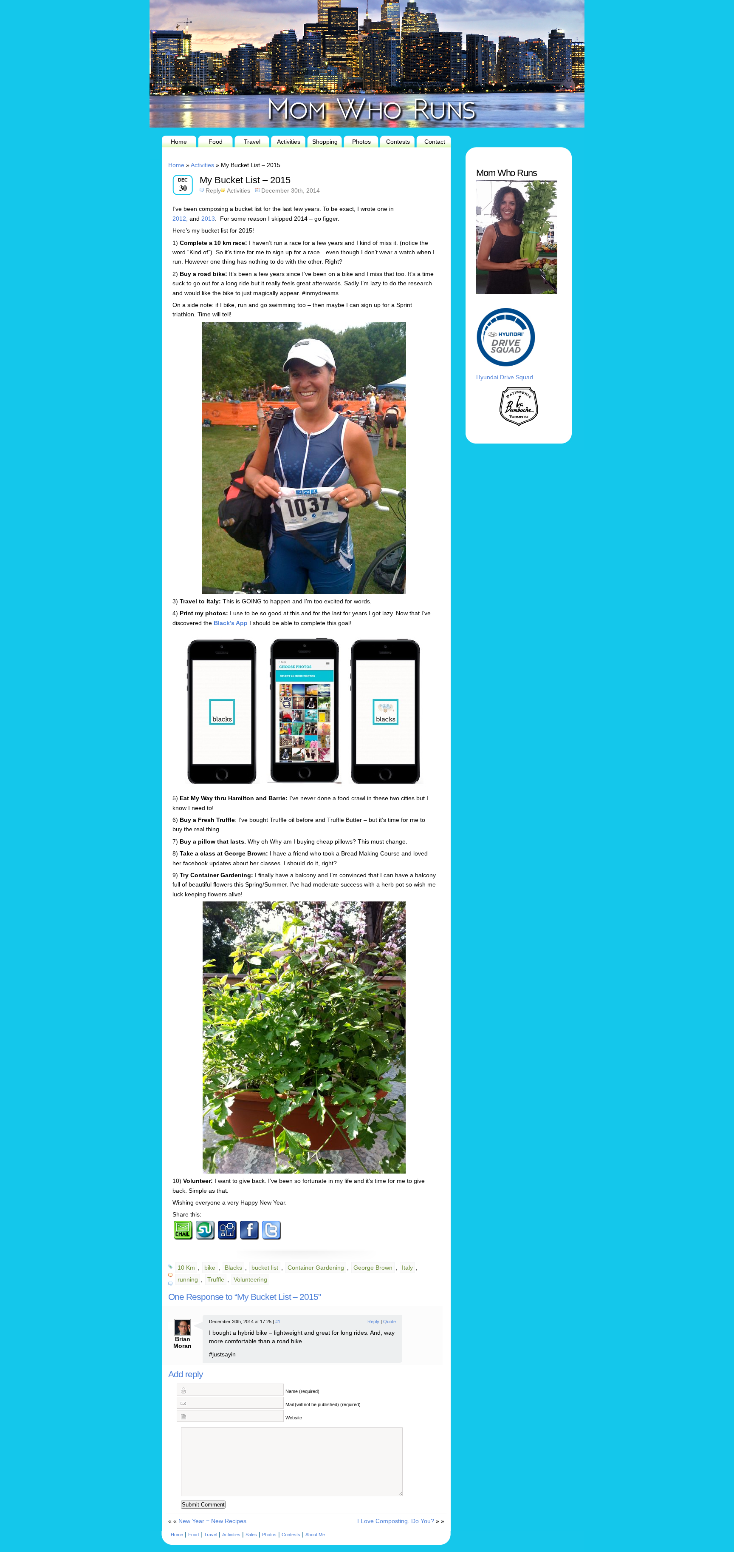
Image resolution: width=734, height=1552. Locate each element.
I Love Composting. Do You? (395, 1521)
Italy (407, 1267)
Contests (398, 141)
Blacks (233, 1267)
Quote (389, 1321)
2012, (180, 218)
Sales (251, 1534)
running (188, 1279)
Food (216, 141)
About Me (315, 1534)
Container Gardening (316, 1267)
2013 (208, 218)
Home (179, 141)
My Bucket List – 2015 (245, 180)
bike (209, 1267)
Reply (213, 190)
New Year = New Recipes (212, 1521)
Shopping (325, 141)
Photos (361, 141)
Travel (252, 141)
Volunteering (250, 1279)
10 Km (186, 1267)
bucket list (264, 1267)
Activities (288, 141)
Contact (434, 141)
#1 (277, 1321)
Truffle (215, 1279)
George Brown (372, 1267)
